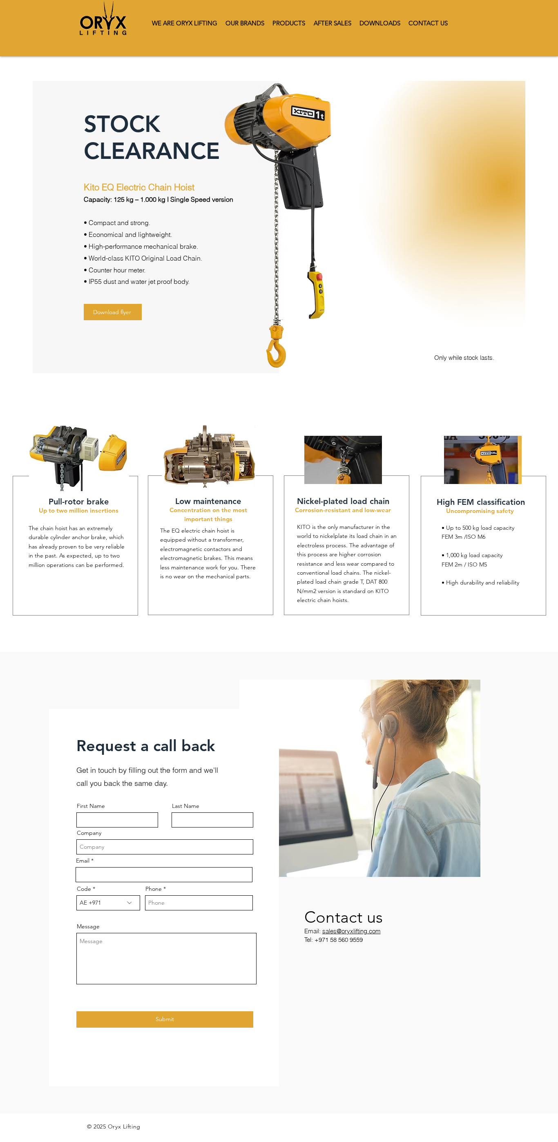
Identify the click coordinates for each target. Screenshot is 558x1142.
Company (89, 833)
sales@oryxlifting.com (351, 931)
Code (84, 889)
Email (82, 860)
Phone (153, 889)
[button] (380, 23)
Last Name (185, 806)
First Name (91, 806)
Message (88, 926)
